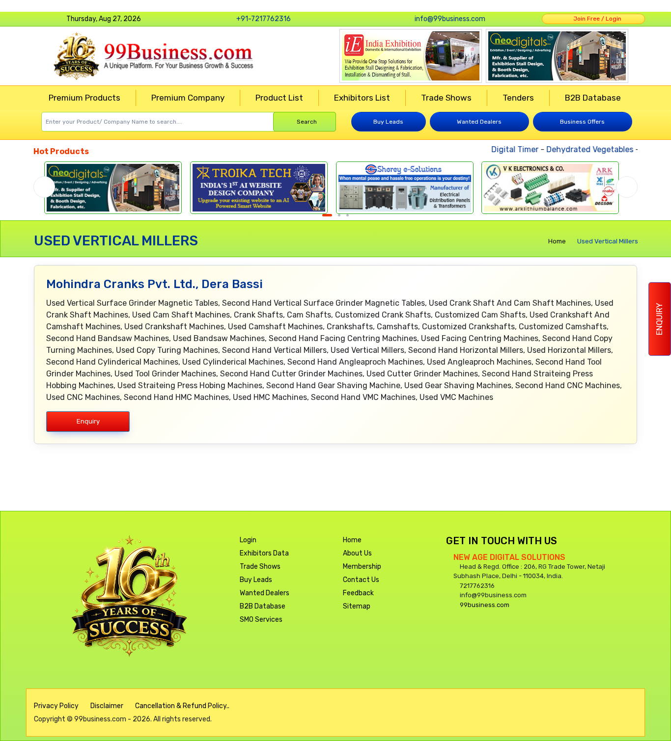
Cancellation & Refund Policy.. (182, 706)
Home (557, 241)
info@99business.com (450, 19)
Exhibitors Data (264, 553)
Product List (279, 98)
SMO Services (261, 619)
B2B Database (593, 98)
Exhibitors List (362, 98)
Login (248, 540)
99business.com (484, 605)
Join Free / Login (595, 18)
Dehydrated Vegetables (579, 149)
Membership (362, 566)
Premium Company (187, 98)
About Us (357, 553)
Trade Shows (446, 98)
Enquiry (659, 319)
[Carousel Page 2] (339, 215)
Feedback (358, 593)
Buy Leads (388, 121)
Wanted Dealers (479, 121)
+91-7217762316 (263, 19)
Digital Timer (505, 149)
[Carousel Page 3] (347, 215)
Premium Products (84, 98)
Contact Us (361, 580)
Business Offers (582, 121)
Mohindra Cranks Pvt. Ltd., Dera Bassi (154, 284)
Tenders (518, 98)
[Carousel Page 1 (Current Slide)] (327, 215)
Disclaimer (106, 706)
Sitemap (356, 606)
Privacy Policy (56, 706)
